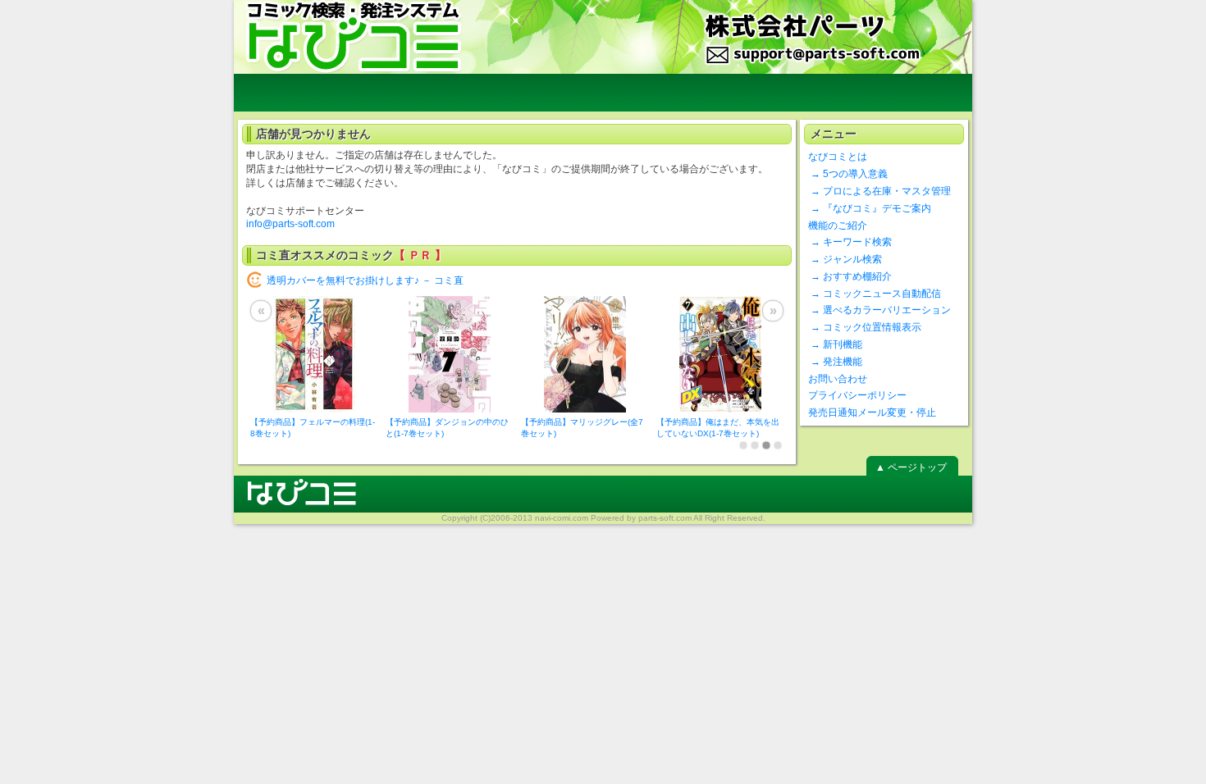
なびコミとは (837, 156)
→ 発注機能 (835, 361)
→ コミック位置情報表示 (864, 327)
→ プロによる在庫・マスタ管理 (879, 191)
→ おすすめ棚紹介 (850, 276)
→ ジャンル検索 (845, 259)
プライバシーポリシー (857, 395)
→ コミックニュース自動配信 (874, 293)
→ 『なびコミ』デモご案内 (869, 208)
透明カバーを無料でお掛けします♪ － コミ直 (365, 280)
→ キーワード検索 (850, 242)
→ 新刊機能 (835, 344)
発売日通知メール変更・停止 (872, 412)
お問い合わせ (837, 379)
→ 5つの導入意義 (848, 174)
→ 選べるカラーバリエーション (879, 310)
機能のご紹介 (837, 225)
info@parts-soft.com (290, 224)
